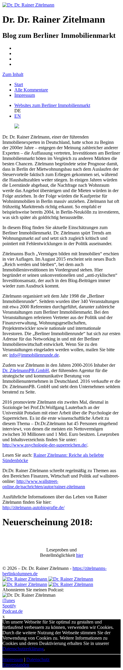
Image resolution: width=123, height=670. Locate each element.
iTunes (8, 600)
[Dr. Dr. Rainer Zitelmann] (28, 4)
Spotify (9, 605)
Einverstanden (15, 664)
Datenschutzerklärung (23, 648)
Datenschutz (38, 659)
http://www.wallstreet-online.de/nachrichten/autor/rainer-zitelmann (43, 484)
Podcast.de (12, 611)
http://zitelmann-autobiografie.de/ (33, 507)
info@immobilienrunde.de (34, 354)
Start (18, 84)
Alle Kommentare (31, 89)
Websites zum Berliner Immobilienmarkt (52, 105)
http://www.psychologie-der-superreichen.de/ (44, 444)
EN (17, 116)
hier (79, 555)
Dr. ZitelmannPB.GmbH (25, 370)
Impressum (24, 95)
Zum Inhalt (12, 74)
